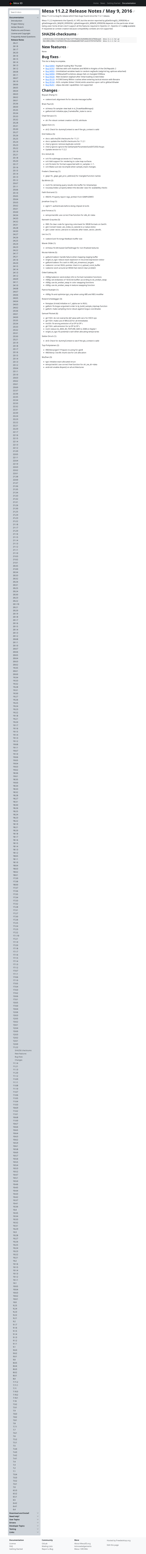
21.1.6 (15, 534)
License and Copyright (20, 33)
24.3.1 (15, 224)
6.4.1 (15, 1506)
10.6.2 (15, 1139)
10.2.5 (15, 1245)
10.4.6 (15, 1184)
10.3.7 (15, 1200)
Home (96, 3)
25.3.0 (15, 129)
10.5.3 (15, 1168)
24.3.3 (15, 218)
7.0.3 (15, 1477)
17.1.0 (15, 980)
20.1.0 (15, 645)
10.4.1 (15, 1203)
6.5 (14, 1500)
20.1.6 (15, 623)
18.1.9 (15, 824)
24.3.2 (15, 221)
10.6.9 (15, 1108)
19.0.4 (15, 763)
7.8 (14, 1423)
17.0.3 (15, 990)
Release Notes (17, 40)
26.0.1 (15, 100)
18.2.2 (15, 821)
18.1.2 (15, 853)
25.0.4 (15, 199)
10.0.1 (15, 1299)
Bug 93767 (50, 68)
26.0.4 (15, 91)
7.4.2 (15, 1455)
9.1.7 (15, 1324)
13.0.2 (15, 1021)
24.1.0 (15, 285)
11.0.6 (15, 1095)
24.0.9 (15, 279)
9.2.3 (15, 1312)
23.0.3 (15, 378)
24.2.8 (15, 228)
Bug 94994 (50, 74)
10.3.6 (15, 1206)
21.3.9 (15, 451)
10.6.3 (15, 1136)
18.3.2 (15, 792)
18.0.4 (15, 865)
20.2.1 (15, 607)
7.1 (14, 1471)
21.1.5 (15, 537)
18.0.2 (15, 872)
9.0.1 (15, 1356)
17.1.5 (15, 958)
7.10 (15, 1401)
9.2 (14, 1321)
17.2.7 (15, 913)
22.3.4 (15, 400)
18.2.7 (15, 798)
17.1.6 (15, 955)
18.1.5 (15, 843)
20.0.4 (15, 658)
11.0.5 (15, 1098)
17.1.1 (15, 974)
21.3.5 (15, 489)
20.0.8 (15, 639)
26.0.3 (15, 94)
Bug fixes (19, 1057)
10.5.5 (15, 1162)
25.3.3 (15, 116)
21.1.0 (15, 553)
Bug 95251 (50, 85)
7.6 (14, 1436)
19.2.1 (15, 719)
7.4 (14, 1461)
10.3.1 (15, 1226)
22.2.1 (15, 425)
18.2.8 (15, 795)
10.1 (15, 1283)
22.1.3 (15, 444)
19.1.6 (15, 728)
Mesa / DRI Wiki (81, 1549)
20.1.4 (15, 629)
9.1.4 (15, 1334)
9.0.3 (15, 1350)
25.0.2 (15, 205)
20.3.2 (15, 578)
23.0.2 (15, 381)
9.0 (14, 1359)
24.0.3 (15, 304)
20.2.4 (15, 591)
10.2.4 (15, 1248)
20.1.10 (16, 604)
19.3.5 (15, 668)
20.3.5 (15, 566)
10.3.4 (15, 1216)
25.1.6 (15, 167)
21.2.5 (15, 511)
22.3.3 (15, 403)
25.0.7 (15, 183)
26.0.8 (15, 71)
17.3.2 (15, 904)
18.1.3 (15, 849)
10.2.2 (15, 1254)
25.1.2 (15, 180)
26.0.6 (15, 84)
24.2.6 (15, 237)
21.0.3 (15, 556)
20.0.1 (15, 671)
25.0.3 (15, 202)
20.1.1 (15, 642)
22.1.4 (15, 441)
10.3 (15, 1232)
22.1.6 (15, 435)
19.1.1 (15, 747)
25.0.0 (15, 212)
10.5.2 (15, 1171)
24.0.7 (15, 291)
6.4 (14, 1509)
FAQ (11, 1546)
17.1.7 (15, 951)
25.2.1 (15, 154)
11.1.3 (15, 1069)
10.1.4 (15, 1270)
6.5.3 (15, 1490)
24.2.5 (15, 240)
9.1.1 (15, 1343)
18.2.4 (15, 814)
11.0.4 (15, 1101)
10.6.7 (15, 1123)
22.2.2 (15, 422)
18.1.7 (15, 837)
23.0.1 (15, 384)
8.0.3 (15, 1369)
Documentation (129, 3)
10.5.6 (15, 1159)
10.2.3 (15, 1251)
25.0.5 (15, 196)
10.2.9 (15, 1229)
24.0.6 (15, 295)
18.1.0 (15, 862)
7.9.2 (15, 1404)
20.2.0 (15, 610)
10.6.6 (15, 1127)
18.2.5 (15, 811)
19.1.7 (15, 725)
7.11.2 (15, 1382)
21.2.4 (15, 515)
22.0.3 (15, 467)
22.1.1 (15, 457)
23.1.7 (15, 349)
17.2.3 (15, 929)
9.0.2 (15, 1353)
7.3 (14, 1465)
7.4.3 (15, 1452)
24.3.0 (15, 231)
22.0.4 (15, 460)
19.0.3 (15, 766)
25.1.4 (15, 173)
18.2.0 (15, 830)
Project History (17, 24)
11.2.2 (15, 1047)
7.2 (14, 1468)
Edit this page (113, 1545)
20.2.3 (15, 597)
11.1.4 (15, 1063)
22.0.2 (15, 470)
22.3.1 (15, 409)
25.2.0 (15, 161)
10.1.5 (15, 1267)
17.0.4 (15, 986)
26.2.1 (15, 43)
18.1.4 (15, 846)
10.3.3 (15, 1219)
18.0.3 (15, 868)
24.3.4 (15, 215)
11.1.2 (15, 1076)
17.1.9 (15, 942)
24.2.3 (15, 247)
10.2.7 (15, 1238)
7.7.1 (15, 1426)
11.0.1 (15, 1114)
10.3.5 (15, 1213)
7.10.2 (15, 1394)
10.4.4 (15, 1190)
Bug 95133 (50, 79)
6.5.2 (15, 1493)
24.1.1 (15, 282)
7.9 (14, 1410)
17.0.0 (15, 1006)
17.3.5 (15, 894)
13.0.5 (15, 1002)
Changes (18, 1060)
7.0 (14, 1487)
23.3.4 (15, 323)
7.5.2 (15, 1439)
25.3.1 (15, 126)
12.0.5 (15, 1018)
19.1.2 (15, 741)
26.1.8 (15, 46)
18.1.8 (15, 833)
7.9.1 (15, 1407)
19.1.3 (15, 738)
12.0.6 (15, 1012)
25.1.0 (15, 193)
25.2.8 (15, 122)
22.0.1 (15, 473)
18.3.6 (15, 773)
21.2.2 (15, 521)
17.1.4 (15, 961)
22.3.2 (15, 406)
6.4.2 (15, 1503)
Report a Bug (47, 1549)
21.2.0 (15, 531)
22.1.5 (15, 438)
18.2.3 (15, 817)
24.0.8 (15, 288)
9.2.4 (15, 1308)
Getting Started (113, 3)
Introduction (16, 20)
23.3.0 (15, 336)
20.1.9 (15, 613)
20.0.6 (15, 652)
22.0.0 (15, 480)
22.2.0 (15, 429)
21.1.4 (15, 540)
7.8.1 (15, 1420)
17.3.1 (15, 910)
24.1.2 (15, 276)
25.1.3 (15, 177)
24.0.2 (15, 307)
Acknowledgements (82, 1546)
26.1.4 (15, 62)
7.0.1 (15, 1484)
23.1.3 (15, 362)
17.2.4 (15, 926)
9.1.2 (15, 1340)
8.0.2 (15, 1372)
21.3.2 (15, 499)
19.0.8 (15, 744)
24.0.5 (15, 298)
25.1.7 (15, 164)
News (102, 3)
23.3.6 (15, 311)
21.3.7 (15, 483)
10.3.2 (15, 1222)
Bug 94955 (50, 71)
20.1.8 (15, 617)
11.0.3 (15, 1104)
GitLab (44, 1543)
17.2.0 (15, 945)
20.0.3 (15, 661)
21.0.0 (15, 569)
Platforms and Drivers (20, 30)
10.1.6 (15, 1264)
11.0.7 (15, 1092)
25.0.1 (15, 209)
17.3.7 (15, 888)
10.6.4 (15, 1133)
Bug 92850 (50, 66)
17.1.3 (15, 964)
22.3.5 (15, 397)
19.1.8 (15, 715)
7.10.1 (15, 1398)
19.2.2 (15, 712)
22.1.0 (15, 464)
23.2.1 (15, 339)
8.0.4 (15, 1366)
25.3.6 (15, 103)
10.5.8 (15, 1149)
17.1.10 (16, 935)
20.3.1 (15, 585)
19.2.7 (15, 696)
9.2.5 (15, 1305)
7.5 (14, 1445)
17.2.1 (15, 939)
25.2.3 (15, 145)
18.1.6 (15, 840)
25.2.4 (15, 142)
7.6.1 (15, 1433)
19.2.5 (15, 703)
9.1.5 (15, 1331)
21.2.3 (15, 518)
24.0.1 (15, 314)
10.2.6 (15, 1241)
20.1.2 (15, 636)
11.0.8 (15, 1085)
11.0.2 (15, 1111)
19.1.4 (15, 735)
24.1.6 (15, 260)
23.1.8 (15, 346)
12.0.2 (15, 1037)
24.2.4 (15, 244)
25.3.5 (15, 110)
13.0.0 (15, 1031)
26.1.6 (15, 56)
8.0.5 (15, 1363)
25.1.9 (15, 151)
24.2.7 (15, 234)
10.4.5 (15, 1187)
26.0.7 (15, 78)
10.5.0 (15, 1181)
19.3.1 (15, 690)
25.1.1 (15, 186)
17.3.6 (15, 891)
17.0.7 (15, 970)
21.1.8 (15, 524)
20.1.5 (15, 626)
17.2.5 (15, 923)
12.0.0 (15, 1044)
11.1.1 (15, 1082)
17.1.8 (15, 948)
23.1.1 (15, 371)
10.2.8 (15, 1235)
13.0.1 (15, 1025)
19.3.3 (15, 680)
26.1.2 (15, 68)
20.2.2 (15, 601)
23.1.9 (15, 342)
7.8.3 (15, 1414)
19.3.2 (15, 684)
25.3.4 (15, 113)
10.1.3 (15, 1273)
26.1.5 (15, 59)
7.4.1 (15, 1458)
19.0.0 (15, 782)
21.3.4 (15, 492)
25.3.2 (15, 119)
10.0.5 (15, 1286)
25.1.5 (15, 170)
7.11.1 (15, 1385)
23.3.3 (15, 327)
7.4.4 (15, 1449)
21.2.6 (15, 505)
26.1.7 (15, 49)
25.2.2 (15, 148)
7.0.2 (15, 1481)
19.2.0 (15, 722)
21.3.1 (15, 502)
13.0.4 (15, 1009)
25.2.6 (15, 135)
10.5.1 (15, 1178)
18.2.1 (15, 827)
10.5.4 (15, 1165)
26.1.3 (15, 65)
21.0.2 (15, 559)
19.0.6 (15, 757)
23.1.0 (15, 374)
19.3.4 (15, 677)
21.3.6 (15, 486)
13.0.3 (15, 1015)
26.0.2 (15, 97)
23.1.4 (15, 358)
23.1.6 (15, 352)
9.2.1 (15, 1318)
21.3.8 (15, 476)
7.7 (14, 1430)
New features (20, 1053)
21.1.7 (15, 527)
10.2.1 (15, 1257)
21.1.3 (15, 543)
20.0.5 (15, 655)
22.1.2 (15, 448)
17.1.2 (15, 967)
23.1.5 (15, 355)
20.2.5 (15, 588)
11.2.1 (15, 1066)
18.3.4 (15, 786)
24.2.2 (15, 250)
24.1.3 (15, 272)
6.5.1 (15, 1496)
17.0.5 (15, 983)
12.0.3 (15, 1034)
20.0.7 (15, 648)
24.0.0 (15, 317)
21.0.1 (15, 562)
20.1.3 (15, 633)
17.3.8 (15, 881)
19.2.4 (15, 706)
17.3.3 (15, 900)
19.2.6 (15, 699)
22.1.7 (15, 432)
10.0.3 (15, 1292)
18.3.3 (15, 789)
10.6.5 (15, 1130)
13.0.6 (15, 996)
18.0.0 (15, 884)
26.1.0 (15, 81)
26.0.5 (15, 87)
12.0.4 (15, 1028)
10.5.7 (15, 1155)
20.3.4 (15, 572)
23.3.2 (15, 330)
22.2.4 (15, 416)
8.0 (14, 1379)
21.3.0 (15, 508)
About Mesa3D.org (82, 1543)
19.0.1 (15, 776)
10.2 (15, 1261)
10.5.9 (15, 1143)
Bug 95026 (50, 76)
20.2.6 (15, 582)
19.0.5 (15, 760)
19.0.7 (15, 751)
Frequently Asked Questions (23, 36)
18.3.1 (15, 802)
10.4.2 (15, 1197)
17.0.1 (15, 999)
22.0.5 (15, 454)
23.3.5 (15, 320)
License (12, 1543)
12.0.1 (15, 1041)
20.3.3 (15, 575)
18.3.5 (15, 779)
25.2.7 (15, 132)
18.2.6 (15, 808)
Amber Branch (17, 27)
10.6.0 (15, 1152)
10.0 (15, 1302)
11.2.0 (15, 1072)
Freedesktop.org (123, 1540)
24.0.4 (15, 301)
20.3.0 (15, 594)
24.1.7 (15, 253)
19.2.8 (15, 687)
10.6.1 (15, 1146)
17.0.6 (15, 977)
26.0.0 (15, 107)
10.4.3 (15, 1194)
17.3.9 (15, 878)
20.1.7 (15, 620)
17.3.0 (15, 916)
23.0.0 (15, 387)
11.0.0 (15, 1120)
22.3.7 (15, 390)
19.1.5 (15, 731)
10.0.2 (15, 1296)
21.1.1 (15, 550)
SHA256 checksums (23, 1050)
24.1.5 (15, 266)
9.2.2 (15, 1315)
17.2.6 (15, 919)
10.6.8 (15, 1117)
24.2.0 (15, 263)
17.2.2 (15, 932)
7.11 (15, 1388)
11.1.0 (15, 1088)
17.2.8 (15, 907)
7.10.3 (15, 1391)
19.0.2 (15, 770)
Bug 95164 (50, 82)
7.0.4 (15, 1474)
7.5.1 (15, 1442)
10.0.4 (15, 1289)
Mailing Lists (47, 1546)
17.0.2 (15, 993)
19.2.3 (15, 709)
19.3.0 (15, 693)
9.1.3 (15, 1337)
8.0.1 (15, 1375)
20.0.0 (15, 674)
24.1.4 (15, 269)
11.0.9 (15, 1079)
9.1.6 (15, 1328)
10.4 (15, 1210)
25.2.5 (15, 138)
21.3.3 (15, 495)
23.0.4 (15, 368)
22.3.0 (15, 413)
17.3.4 (15, 897)
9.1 (14, 1347)
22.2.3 (15, 419)
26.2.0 (15, 52)
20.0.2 (15, 664)
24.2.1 (15, 256)
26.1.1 (15, 75)
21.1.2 (15, 546)
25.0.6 (15, 189)
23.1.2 (15, 365)
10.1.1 (15, 1280)
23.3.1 (15, 333)
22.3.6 (15, 393)
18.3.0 (15, 805)
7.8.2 (15, 1417)
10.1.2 (15, 1277)
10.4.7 (15, 1174)
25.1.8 (15, 158)
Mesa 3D (18, 3)
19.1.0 (15, 754)
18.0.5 (15, 856)
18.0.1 (15, 875)
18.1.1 (15, 859)
